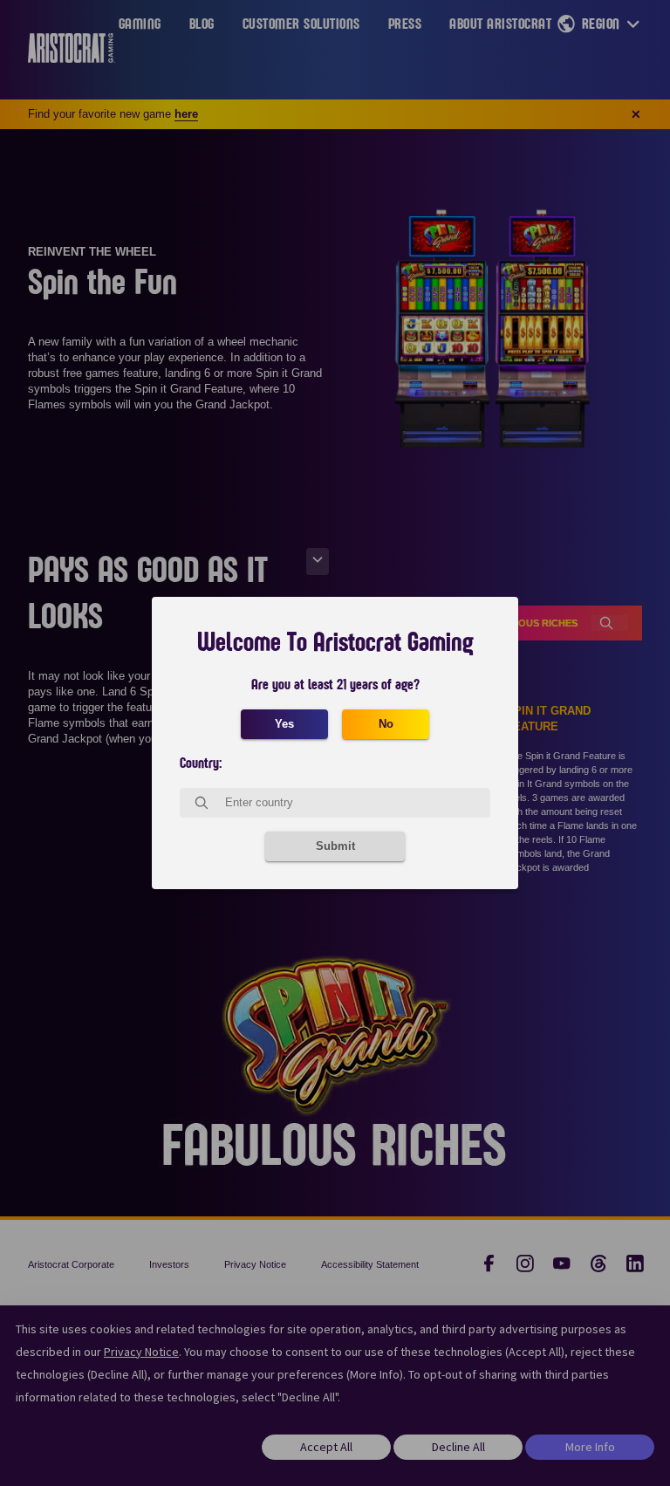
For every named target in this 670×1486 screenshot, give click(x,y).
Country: (201, 763)
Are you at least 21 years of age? (335, 685)
